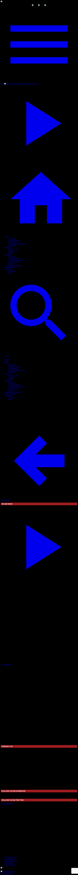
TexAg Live (11, 256)
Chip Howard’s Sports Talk (16, 260)
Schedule (7, 247)
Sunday (10, 253)
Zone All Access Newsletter (13, 265)
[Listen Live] (39, 546)
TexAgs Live (12, 238)
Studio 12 (11, 264)
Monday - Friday (13, 249)
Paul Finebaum (13, 242)
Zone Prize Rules (10, 267)
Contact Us (8, 269)
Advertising (12, 271)
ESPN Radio (12, 246)
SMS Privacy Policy (7, 873)
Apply (10, 273)
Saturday (11, 251)
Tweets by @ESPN (7, 804)
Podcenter (8, 255)
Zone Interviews (13, 262)
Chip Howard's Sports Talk (16, 244)
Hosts (6, 237)
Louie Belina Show (14, 240)
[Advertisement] (35, 405)
